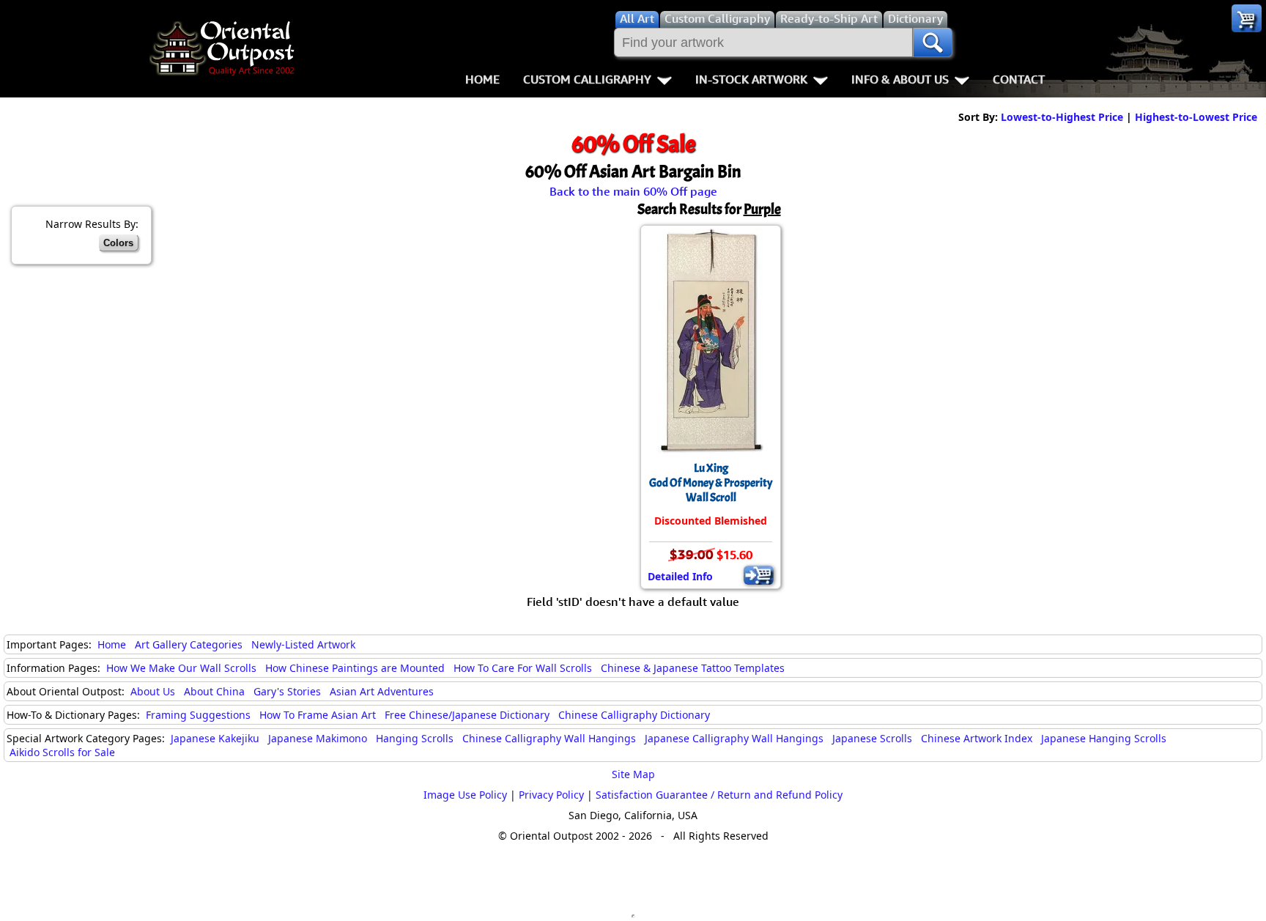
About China (214, 691)
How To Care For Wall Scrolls (523, 668)
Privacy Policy (551, 795)
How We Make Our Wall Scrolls (181, 668)
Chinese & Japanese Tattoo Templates (693, 668)
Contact (1019, 79)
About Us (152, 691)
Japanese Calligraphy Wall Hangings (734, 738)
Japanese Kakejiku (215, 738)
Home (482, 79)
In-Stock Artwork (751, 79)
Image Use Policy (465, 795)
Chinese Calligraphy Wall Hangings (549, 738)
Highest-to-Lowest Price (1196, 117)
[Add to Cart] (759, 575)
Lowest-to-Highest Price (1062, 117)
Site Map (633, 774)
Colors (118, 242)
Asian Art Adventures (382, 691)
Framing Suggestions (198, 715)
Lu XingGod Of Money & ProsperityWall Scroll (710, 483)
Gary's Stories (287, 691)
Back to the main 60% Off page (633, 191)
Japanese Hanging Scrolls (1103, 738)
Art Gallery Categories (189, 644)
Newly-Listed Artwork (303, 644)
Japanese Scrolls (872, 738)
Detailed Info (680, 576)
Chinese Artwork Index (976, 738)
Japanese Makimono (317, 738)
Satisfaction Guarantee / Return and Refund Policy (719, 795)
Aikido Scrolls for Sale (62, 752)
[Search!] (932, 42)
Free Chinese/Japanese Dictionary (467, 715)
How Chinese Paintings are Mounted (355, 668)
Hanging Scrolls (415, 738)
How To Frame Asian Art (317, 715)
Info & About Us (900, 79)
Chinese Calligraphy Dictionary (634, 715)
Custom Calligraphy (587, 79)
